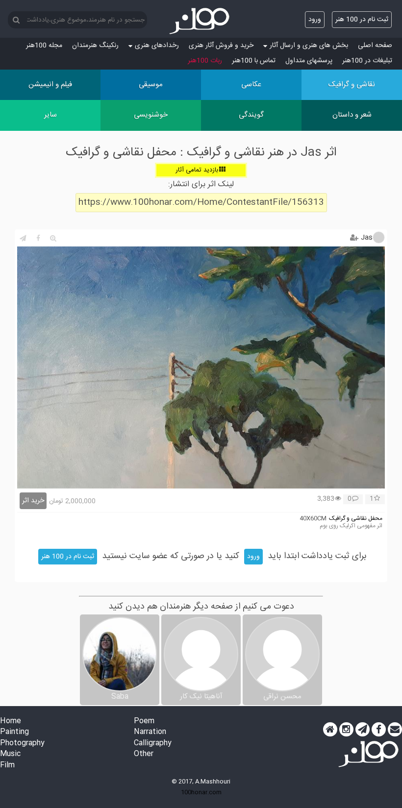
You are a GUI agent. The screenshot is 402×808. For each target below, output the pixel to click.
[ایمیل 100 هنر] (395, 729)
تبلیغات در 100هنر (367, 61)
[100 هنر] (201, 21)
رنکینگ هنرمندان (95, 45)
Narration (150, 732)
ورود (314, 19)
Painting (14, 732)
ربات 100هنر (205, 61)
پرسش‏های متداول (308, 61)
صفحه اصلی (375, 45)
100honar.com (201, 792)
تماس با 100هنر (254, 61)
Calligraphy (153, 743)
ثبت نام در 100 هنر (361, 19)
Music (10, 754)
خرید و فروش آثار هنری (221, 45)
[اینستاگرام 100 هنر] (346, 729)
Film (7, 765)
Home (10, 721)
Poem (144, 721)
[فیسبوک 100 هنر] (379, 729)
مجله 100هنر (44, 45)
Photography (22, 743)
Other (143, 754)
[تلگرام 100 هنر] (362, 729)
